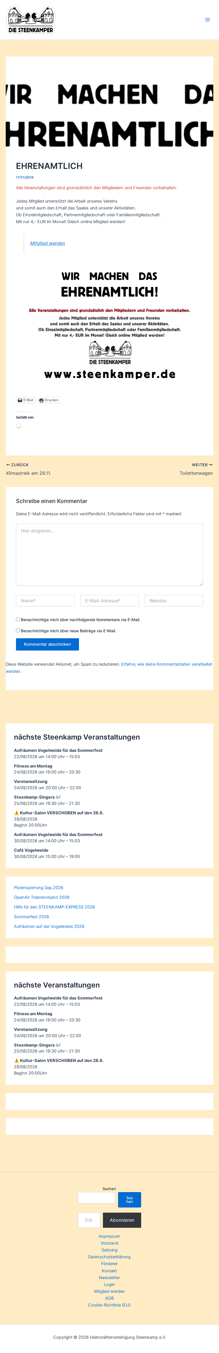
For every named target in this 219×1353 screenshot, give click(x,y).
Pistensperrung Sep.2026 (38, 887)
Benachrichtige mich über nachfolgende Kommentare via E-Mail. (80, 619)
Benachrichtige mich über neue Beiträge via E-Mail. (68, 630)
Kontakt (109, 1270)
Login (109, 1284)
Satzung (109, 1250)
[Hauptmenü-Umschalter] (207, 19)
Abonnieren (122, 1220)
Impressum (109, 1236)
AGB (109, 1298)
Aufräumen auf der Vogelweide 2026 (49, 926)
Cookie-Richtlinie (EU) (109, 1305)
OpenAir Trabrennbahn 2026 (42, 897)
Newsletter (109, 1277)
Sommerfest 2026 (31, 916)
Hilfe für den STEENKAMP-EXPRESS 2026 (54, 907)
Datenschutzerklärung (109, 1256)
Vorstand (109, 1243)
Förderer (109, 1263)
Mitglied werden (47, 243)
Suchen (109, 1188)
